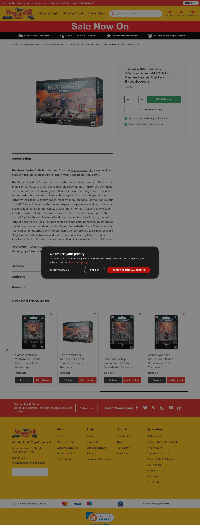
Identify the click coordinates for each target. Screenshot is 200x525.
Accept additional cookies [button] (129, 270)
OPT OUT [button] (94, 270)
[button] (59, 270)
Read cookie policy (78, 262)
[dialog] (100, 262)
